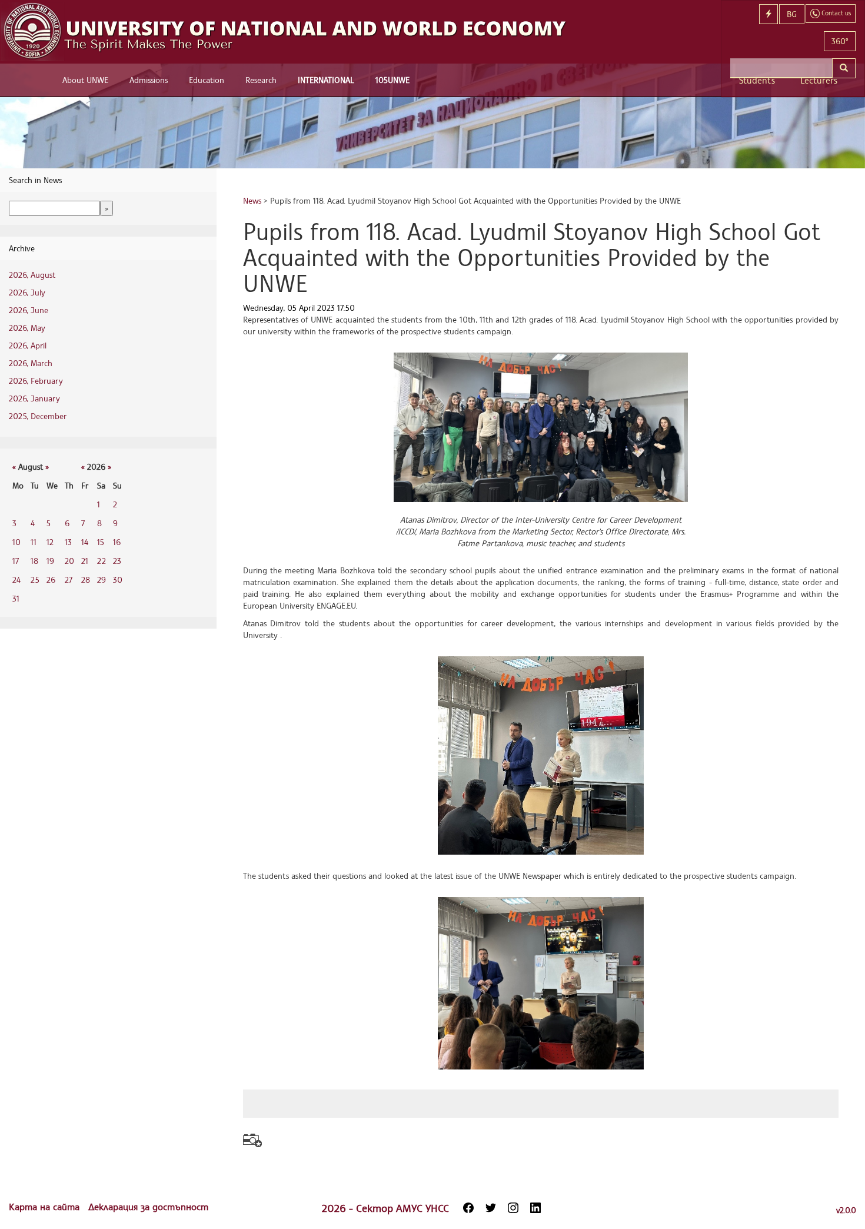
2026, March (30, 363)
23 (117, 561)
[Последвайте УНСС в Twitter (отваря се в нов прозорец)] (490, 1207)
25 (35, 579)
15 (100, 542)
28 (85, 579)
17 (15, 561)
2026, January (34, 398)
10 (16, 542)
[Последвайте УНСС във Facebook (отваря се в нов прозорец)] (468, 1207)
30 (117, 579)
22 (101, 561)
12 (50, 542)
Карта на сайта (45, 1207)
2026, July (27, 292)
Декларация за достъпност (148, 1207)
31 (15, 598)
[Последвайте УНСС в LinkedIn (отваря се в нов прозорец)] (535, 1207)
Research (261, 80)
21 (84, 561)
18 (34, 561)
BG (792, 14)
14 (84, 542)
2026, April (27, 345)
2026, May (27, 328)
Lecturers (818, 80)
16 (117, 542)
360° (839, 41)
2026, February (36, 381)
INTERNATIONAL (326, 80)
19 (50, 561)
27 (68, 579)
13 (68, 542)
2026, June (28, 310)
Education (206, 80)
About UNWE (85, 80)
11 (33, 542)
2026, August (32, 275)
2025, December (37, 416)
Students (757, 80)
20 (69, 561)
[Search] (844, 68)
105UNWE (392, 80)
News (252, 200)
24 (16, 579)
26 (50, 579)
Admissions (148, 80)
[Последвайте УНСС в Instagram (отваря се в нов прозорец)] (513, 1207)
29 (101, 579)
